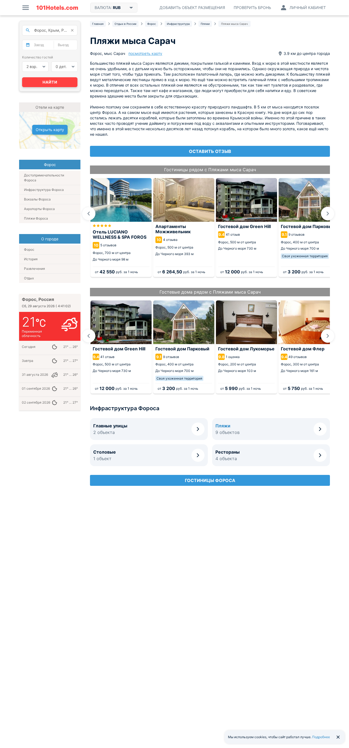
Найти (50, 82)
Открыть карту (50, 129)
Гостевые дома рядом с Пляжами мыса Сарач (210, 292)
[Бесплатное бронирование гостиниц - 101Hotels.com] (57, 7)
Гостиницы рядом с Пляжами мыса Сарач (210, 169)
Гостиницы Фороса (210, 480)
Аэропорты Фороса (39, 209)
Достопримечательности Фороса (44, 177)
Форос (29, 249)
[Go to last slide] (88, 213)
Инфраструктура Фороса (44, 190)
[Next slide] (328, 213)
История (31, 259)
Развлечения (34, 269)
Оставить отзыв (210, 151)
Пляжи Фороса (36, 218)
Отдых (29, 278)
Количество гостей (37, 57)
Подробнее (321, 737)
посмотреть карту (145, 53)
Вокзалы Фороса (37, 199)
